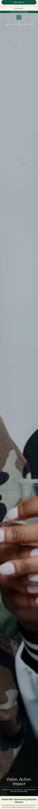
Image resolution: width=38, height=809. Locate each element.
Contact (30, 24)
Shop (25, 24)
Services (19, 24)
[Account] (32, 18)
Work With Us (19, 2)
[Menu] (2, 17)
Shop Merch (19, 8)
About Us (13, 24)
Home (7, 24)
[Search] (6, 18)
